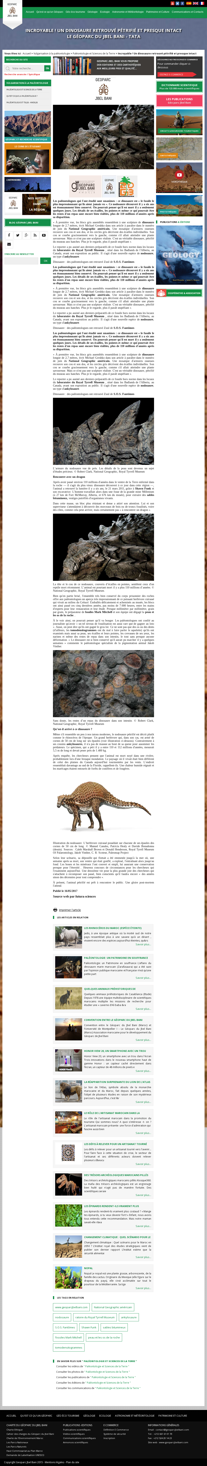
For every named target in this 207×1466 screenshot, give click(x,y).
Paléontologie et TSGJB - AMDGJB (22, 102)
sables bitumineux (114, 1327)
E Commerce (111, 1425)
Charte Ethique (14, 1429)
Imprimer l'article (70, 910)
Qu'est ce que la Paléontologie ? (21, 96)
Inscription (109, 1438)
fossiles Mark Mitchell (68, 1337)
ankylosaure (129, 1317)
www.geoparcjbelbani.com (71, 1307)
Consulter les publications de (96, 1377)
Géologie (93, 11)
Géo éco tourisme (75, 11)
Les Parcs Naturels (16, 1446)
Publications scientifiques (76, 1429)
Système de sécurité (115, 1433)
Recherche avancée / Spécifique (22, 74)
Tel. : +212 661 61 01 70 (160, 1433)
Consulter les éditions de (93, 1382)
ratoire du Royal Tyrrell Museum (95, 1317)
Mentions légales (54, 1462)
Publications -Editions (77, 1425)
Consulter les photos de (93, 1372)
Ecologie (105, 11)
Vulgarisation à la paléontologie (52, 53)
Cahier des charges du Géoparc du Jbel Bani (30, 1433)
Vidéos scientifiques (73, 1433)
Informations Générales (163, 1425)
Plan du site (72, 1462)
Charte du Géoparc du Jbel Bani (26, 1425)
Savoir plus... (143, 944)
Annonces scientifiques (75, 1442)
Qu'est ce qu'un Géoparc (49, 11)
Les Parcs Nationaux (17, 1442)
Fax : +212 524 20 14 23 (160, 1438)
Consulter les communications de (98, 1388)
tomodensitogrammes (68, 1347)
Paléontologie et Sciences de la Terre (94, 53)
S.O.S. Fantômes (65, 1327)
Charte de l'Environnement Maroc (24, 1438)
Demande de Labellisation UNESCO (25, 1455)
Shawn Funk (88, 1327)
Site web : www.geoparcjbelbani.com (168, 1442)
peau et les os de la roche (104, 1337)
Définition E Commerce (116, 1429)
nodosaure (62, 1317)
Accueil (30, 11)
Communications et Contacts (187, 11)
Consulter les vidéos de (92, 1366)
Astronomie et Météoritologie (128, 11)
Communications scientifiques (79, 1438)
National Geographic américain (113, 1307)
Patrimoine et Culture (157, 11)
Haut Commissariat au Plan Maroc (24, 1450)
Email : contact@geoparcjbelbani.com (168, 1429)
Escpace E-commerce (171, 74)
